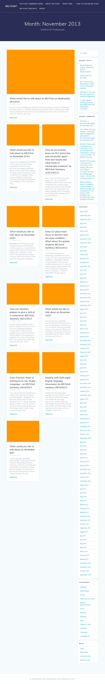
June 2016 (83, 317)
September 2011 (85, 528)
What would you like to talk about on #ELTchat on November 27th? (22, 153)
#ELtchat (11, 6)
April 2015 (83, 368)
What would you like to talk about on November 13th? (57, 312)
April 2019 (83, 227)
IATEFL (82, 609)
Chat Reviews (84, 591)
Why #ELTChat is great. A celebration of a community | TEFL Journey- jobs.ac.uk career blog (87, 148)
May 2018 (83, 251)
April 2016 (83, 325)
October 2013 (84, 434)
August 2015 (84, 356)
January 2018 (84, 258)
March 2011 (84, 551)
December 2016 (85, 294)
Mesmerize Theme (69, 679)
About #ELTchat (53, 4)
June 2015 (83, 360)
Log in (82, 648)
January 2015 (84, 379)
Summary (83, 628)
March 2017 (84, 282)
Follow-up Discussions (87, 599)
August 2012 (84, 485)
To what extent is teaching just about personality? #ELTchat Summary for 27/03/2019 (87, 104)
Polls (81, 620)
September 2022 (85, 215)
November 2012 (85, 473)
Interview (83, 613)
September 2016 (85, 305)
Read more (13, 117)
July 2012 (83, 489)
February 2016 (85, 333)
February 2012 (85, 508)
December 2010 (85, 563)
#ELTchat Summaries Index (31, 4)
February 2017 (85, 286)
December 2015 (85, 340)
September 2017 (85, 266)
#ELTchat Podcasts (28, 8)
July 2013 (83, 442)
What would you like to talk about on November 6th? (22, 449)
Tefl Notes (83, 121)
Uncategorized (85, 636)
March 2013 (84, 458)
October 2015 (84, 348)
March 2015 (84, 372)
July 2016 (83, 313)
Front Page (67, 4)
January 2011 (84, 559)
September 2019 (85, 219)
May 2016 (83, 321)
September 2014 (85, 395)
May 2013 (83, 450)
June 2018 (83, 247)
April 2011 (83, 547)
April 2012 (83, 501)
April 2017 (83, 278)
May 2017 (83, 274)
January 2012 (84, 512)
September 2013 (85, 438)
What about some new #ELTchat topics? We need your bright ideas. (87, 94)
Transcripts (83, 632)
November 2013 (85, 430)
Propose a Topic (85, 624)
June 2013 (83, 446)
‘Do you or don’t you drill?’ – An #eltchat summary (87, 155)
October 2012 (84, 477)
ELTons (82, 595)
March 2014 (84, 415)
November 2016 (85, 297)
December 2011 (85, 516)
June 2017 (83, 270)
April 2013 (83, 454)
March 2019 (84, 231)
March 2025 (84, 212)
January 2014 (84, 422)
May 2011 (83, 544)
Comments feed (85, 656)
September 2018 (85, 243)
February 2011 (85, 555)
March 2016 (84, 329)
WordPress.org (85, 660)
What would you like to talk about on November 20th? (22, 234)
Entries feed (84, 652)
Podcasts (83, 617)
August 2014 (84, 399)
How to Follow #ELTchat (88, 4)
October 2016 (84, 301)
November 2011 (85, 520)
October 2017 (84, 262)
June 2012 (83, 493)
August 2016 (84, 309)
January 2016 (84, 337)
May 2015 (83, 364)
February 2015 (85, 376)
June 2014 (83, 403)
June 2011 (83, 540)
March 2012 (84, 504)
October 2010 (84, 571)
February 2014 (85, 419)
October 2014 (84, 391)
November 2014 (85, 387)
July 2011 (83, 536)
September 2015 (85, 352)
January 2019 (84, 235)
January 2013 (84, 465)
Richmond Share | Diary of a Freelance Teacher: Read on (86, 184)
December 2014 (85, 383)
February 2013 (85, 462)
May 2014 (83, 407)
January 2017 (84, 290)
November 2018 (85, 239)
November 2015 (85, 344)
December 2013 (85, 426)
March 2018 (84, 255)
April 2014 (83, 411)
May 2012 (83, 497)
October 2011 (84, 524)
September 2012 (85, 481)
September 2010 (85, 575)
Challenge (83, 587)
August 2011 (84, 532)
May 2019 (83, 223)
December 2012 (85, 469)
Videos (42, 8)
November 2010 (85, 567)
